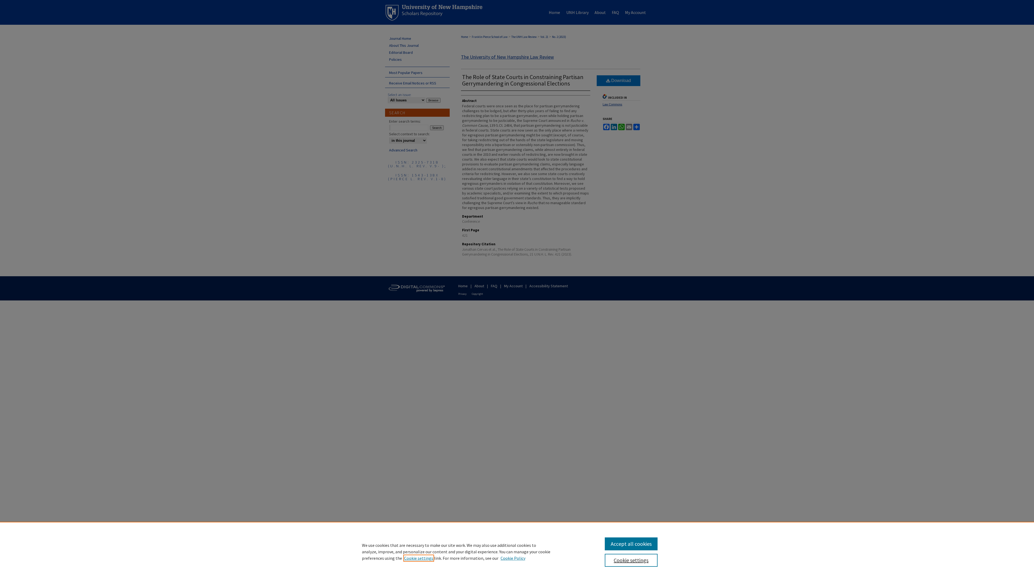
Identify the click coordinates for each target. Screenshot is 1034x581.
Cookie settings (418, 558)
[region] (517, 551)
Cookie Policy (513, 558)
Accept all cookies (631, 543)
